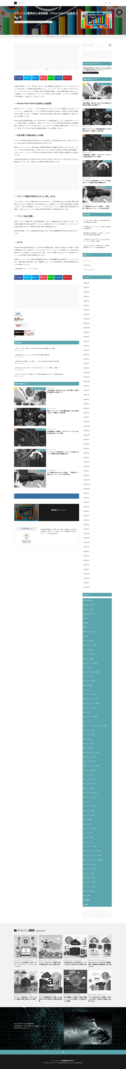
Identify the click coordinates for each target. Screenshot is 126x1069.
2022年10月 (86, 488)
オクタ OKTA (88, 685)
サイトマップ (22, 3)
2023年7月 (86, 448)
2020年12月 (86, 587)
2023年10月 (86, 435)
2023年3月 (86, 466)
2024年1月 (86, 421)
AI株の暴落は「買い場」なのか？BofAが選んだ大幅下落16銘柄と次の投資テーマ (63, 391)
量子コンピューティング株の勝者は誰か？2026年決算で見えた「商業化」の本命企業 (63, 412)
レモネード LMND (89, 891)
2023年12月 (86, 426)
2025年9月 (86, 332)
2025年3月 (86, 359)
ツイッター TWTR (90, 734)
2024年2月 (86, 417)
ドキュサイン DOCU (90, 783)
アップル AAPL (89, 649)
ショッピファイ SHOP (91, 707)
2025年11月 (86, 323)
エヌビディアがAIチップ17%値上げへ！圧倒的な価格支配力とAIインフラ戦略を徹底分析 (39, 374)
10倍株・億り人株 (90, 605)
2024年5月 (86, 403)
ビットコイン (88, 801)
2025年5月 (86, 350)
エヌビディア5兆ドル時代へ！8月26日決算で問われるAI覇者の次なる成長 (35, 348)
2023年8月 (86, 444)
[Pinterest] (67, 78)
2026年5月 (86, 296)
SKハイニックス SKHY (91, 631)
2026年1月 (86, 314)
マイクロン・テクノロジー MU (39, 388)
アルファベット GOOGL (91, 663)
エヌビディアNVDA (41, 429)
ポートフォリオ (47, 22)
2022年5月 (86, 511)
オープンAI (88, 690)
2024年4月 (86, 408)
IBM (86, 627)
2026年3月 (86, 305)
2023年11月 (86, 430)
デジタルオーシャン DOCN (92, 752)
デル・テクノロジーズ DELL (92, 766)
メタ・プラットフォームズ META (94, 860)
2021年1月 (86, 582)
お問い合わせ (87, 265)
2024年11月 (86, 377)
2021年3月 (86, 573)
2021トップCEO (89, 609)
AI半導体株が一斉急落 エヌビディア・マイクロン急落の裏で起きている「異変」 (62, 432)
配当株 (86, 904)
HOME (17, 36)
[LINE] (51, 78)
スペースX (87, 721)
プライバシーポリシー (89, 269)
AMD (86, 618)
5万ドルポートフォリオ (91, 614)
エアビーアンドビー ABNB (92, 672)
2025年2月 (86, 363)
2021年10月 (86, 542)
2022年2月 (86, 524)
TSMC (86, 636)
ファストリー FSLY (90, 815)
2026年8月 (86, 283)
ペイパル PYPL (89, 833)
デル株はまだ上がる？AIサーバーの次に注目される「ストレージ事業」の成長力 (36, 367)
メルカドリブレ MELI (90, 864)
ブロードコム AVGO (90, 828)
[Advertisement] (46, 56)
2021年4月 (86, 569)
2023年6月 (86, 453)
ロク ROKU (88, 895)
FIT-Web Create (63, 1062)
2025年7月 (86, 341)
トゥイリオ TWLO (90, 775)
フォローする (59, 512)
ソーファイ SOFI (89, 730)
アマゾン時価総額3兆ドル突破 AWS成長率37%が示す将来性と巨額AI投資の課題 (50, 999)
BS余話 (43, 408)
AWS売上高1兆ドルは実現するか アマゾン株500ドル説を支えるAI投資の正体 (75, 963)
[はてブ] (35, 78)
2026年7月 (86, 287)
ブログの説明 (88, 819)
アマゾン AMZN (39, 22)
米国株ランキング (18, 320)
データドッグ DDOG (90, 770)
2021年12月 (86, 533)
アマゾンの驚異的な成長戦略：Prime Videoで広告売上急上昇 (55, 36)
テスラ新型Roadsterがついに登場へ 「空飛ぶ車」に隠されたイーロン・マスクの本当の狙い (63, 473)
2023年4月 (86, 462)
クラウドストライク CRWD (92, 703)
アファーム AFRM (89, 654)
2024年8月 (86, 390)
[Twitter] (28, 78)
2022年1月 (86, 529)
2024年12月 (86, 372)
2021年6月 (86, 560)
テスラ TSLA (43, 470)
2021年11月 (86, 538)
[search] (110, 45)
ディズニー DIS (89, 748)
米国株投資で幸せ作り (68, 1060)
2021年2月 (86, 578)
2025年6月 (86, 345)
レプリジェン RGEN (90, 886)
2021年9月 (86, 547)
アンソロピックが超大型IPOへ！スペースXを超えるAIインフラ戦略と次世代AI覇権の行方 (63, 453)
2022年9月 (86, 493)
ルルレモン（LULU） (90, 877)
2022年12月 (86, 480)
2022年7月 (86, 502)
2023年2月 (86, 471)
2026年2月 (86, 310)
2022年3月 (86, 520)
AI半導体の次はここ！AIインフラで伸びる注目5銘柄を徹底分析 (32, 355)
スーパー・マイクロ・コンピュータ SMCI (96, 725)
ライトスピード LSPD (90, 868)
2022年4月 (86, 515)
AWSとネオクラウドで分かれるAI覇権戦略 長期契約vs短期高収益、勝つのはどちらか (100, 964)
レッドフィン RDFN (90, 882)
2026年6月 (86, 292)
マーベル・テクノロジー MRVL (93, 855)
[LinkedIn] (58, 78)
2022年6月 (86, 506)
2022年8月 (86, 497)
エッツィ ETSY (89, 676)
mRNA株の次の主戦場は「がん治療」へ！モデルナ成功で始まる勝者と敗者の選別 (37, 361)
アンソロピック (42, 450)
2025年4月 (86, 354)
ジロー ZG (87, 712)
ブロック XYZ (88, 824)
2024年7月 (86, 395)
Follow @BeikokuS (53, 533)
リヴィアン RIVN (89, 873)
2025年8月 (86, 336)
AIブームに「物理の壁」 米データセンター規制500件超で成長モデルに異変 (25, 998)
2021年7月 (86, 556)
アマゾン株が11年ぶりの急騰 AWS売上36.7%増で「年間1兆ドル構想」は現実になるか (99, 999)
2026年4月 (86, 301)
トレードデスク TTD (90, 779)
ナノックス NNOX (90, 788)
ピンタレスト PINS (90, 806)
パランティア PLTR (90, 797)
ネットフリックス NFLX (91, 792)
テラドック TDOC (90, 743)
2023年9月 (86, 439)
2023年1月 (86, 475)
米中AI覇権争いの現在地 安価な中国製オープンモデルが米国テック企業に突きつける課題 (75, 999)
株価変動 (87, 900)
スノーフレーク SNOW (91, 716)
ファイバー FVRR (89, 810)
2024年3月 (86, 412)
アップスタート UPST (91, 645)
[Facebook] (18, 78)
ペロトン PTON (89, 837)
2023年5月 (86, 457)
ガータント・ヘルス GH (91, 699)
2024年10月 (86, 381)
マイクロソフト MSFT (91, 846)
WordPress (78, 1062)
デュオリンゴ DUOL (90, 761)
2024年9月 (86, 386)
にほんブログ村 (18, 315)
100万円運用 (88, 600)
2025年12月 (86, 319)
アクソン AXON (89, 640)
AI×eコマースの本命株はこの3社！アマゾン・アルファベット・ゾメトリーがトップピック (25, 964)
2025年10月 (86, 327)
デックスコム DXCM (90, 757)
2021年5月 (86, 565)
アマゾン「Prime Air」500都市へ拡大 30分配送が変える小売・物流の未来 (50, 963)
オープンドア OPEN (90, 694)
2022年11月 (86, 484)
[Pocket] (43, 78)
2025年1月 (86, 368)
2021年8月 (86, 551)
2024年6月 (86, 399)
